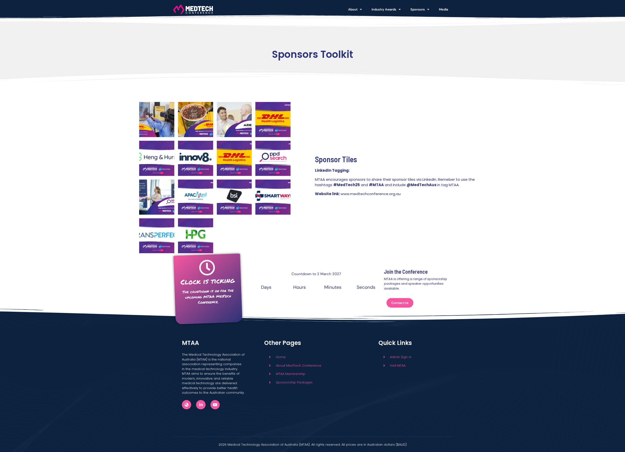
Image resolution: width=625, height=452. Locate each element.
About (352, 9)
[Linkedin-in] (200, 404)
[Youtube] (215, 404)
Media (443, 9)
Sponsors (417, 9)
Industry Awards (384, 9)
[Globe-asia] (186, 404)
